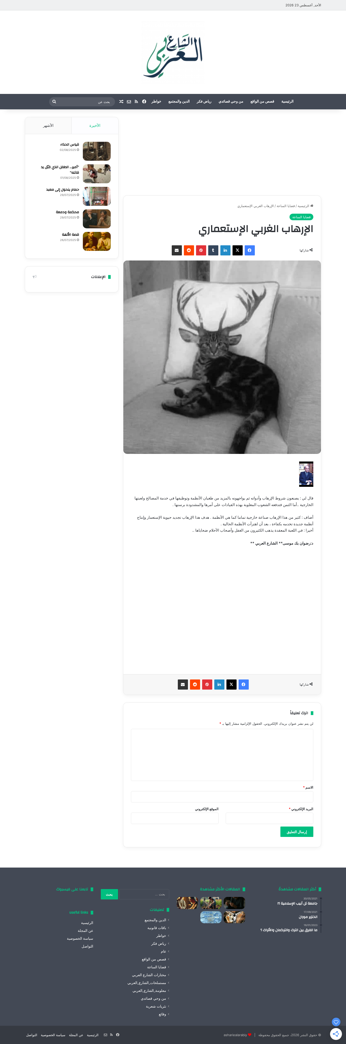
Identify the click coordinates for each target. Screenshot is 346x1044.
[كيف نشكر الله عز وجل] (187, 903)
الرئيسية (287, 101)
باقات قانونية (156, 928)
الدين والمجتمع (179, 101)
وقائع (162, 1014)
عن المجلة (85, 931)
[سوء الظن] (211, 903)
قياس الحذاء (69, 144)
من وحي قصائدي (231, 101)
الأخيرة (94, 125)
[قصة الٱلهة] (97, 241)
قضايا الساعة (286, 206)
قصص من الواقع (262, 101)
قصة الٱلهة (70, 234)
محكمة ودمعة (67, 212)
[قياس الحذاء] (97, 151)
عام (163, 951)
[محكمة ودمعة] (97, 218)
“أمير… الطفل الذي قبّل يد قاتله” (60, 170)
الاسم (308, 787)
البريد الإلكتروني (301, 809)
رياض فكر (204, 101)
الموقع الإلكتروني (207, 809)
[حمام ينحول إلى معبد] (97, 196)
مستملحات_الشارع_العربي (146, 983)
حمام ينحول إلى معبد (62, 189)
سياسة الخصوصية (80, 938)
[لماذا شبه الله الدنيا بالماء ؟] (211, 917)
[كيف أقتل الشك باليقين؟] (234, 903)
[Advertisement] (222, 152)
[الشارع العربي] (173, 52)
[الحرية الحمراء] (234, 917)
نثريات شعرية (156, 1006)
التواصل (87, 946)
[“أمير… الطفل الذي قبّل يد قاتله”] (97, 173)
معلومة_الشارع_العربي (149, 991)
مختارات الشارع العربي (149, 975)
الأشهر (48, 125)
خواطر (156, 101)
